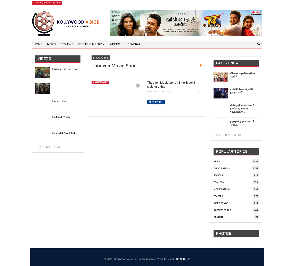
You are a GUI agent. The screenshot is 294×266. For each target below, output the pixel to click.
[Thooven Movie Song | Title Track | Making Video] (117, 97)
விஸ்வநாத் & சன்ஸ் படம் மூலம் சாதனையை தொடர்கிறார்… (242, 108)
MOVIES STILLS (222, 189)
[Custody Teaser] (42, 104)
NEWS (51, 44)
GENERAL (134, 44)
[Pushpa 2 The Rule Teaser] (42, 72)
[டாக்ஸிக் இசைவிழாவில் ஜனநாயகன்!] (221, 93)
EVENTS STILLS (222, 168)
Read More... (156, 102)
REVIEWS (67, 44)
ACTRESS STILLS (222, 210)
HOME (38, 44)
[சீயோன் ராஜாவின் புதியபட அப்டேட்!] (221, 77)
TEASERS (218, 196)
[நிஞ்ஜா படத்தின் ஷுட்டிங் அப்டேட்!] (221, 125)
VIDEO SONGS (221, 203)
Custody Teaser (60, 101)
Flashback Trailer (61, 117)
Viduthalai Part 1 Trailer (65, 133)
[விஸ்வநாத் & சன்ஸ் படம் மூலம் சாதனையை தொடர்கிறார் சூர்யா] (221, 109)
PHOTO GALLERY (90, 44)
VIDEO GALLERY (100, 82)
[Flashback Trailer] (42, 121)
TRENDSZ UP (183, 259)
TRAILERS (219, 182)
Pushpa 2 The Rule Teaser (65, 69)
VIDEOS (114, 44)
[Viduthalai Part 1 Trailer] (42, 137)
